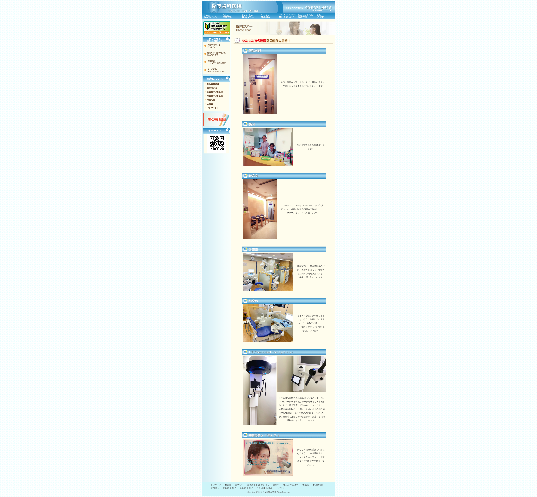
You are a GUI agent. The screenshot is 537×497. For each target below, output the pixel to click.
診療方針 (306, 16)
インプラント (213, 108)
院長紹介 (268, 16)
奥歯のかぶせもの (215, 96)
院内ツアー (249, 16)
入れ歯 (210, 104)
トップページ (211, 16)
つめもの (211, 100)
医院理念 (230, 16)
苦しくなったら (287, 16)
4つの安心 (305, 485)
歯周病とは (212, 88)
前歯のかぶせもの (215, 92)
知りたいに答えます (325, 16)
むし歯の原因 (213, 84)
